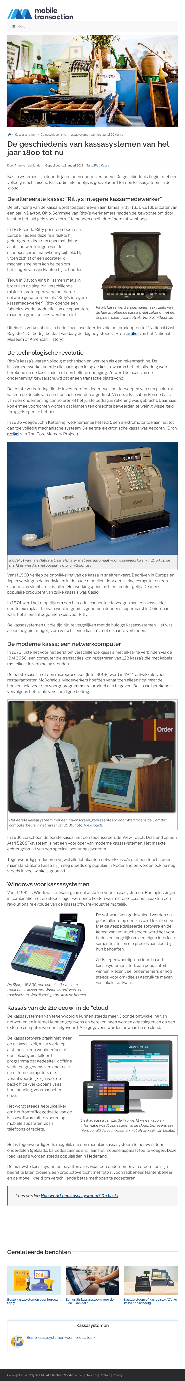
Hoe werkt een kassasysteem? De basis (79, 1195)
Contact (105, 1375)
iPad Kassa (101, 165)
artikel (132, 333)
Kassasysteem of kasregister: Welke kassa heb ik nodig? (150, 1301)
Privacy (117, 1375)
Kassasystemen (92, 1325)
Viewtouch (93, 825)
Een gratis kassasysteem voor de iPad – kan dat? (90, 1301)
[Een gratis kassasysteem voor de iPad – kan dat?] (92, 1268)
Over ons (92, 1375)
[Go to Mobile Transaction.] (9, 134)
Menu (21, 26)
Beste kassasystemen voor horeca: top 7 (32, 1301)
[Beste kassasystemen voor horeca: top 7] (34, 1268)
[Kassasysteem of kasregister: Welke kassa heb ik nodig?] (151, 1268)
